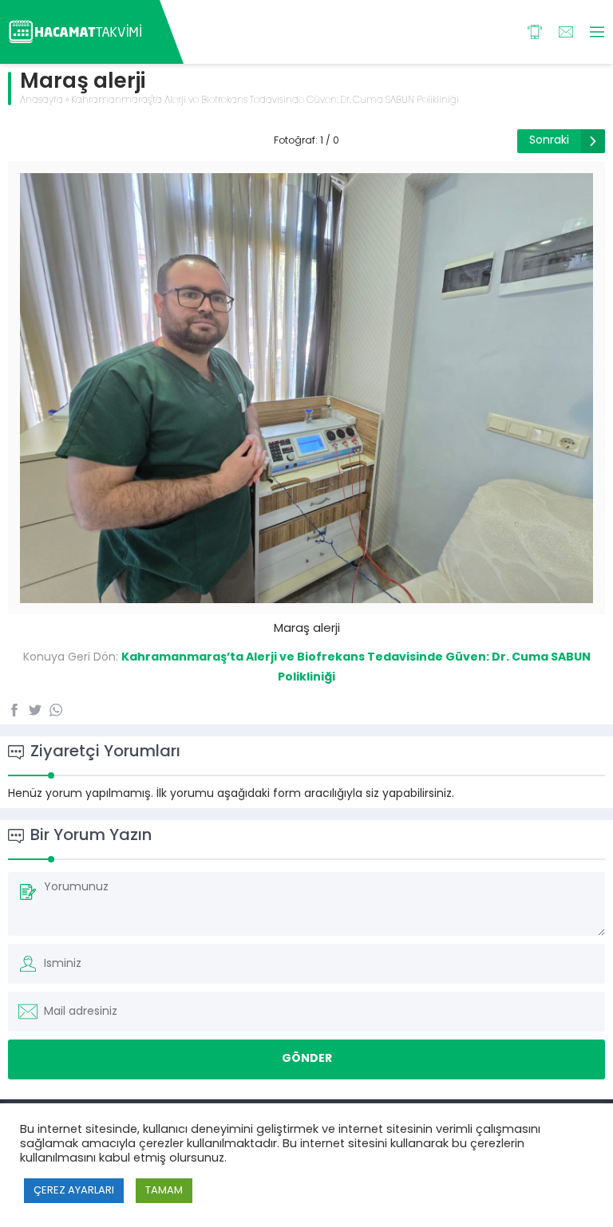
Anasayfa (41, 100)
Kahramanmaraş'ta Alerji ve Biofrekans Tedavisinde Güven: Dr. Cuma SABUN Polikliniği (265, 100)
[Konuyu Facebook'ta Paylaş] (14, 710)
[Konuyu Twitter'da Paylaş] (35, 710)
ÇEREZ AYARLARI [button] (74, 1191)
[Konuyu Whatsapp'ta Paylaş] (55, 710)
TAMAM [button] (164, 1191)
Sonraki (549, 141)
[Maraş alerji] (306, 597)
